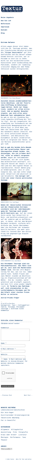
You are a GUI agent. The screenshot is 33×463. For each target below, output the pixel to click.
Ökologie (4, 437)
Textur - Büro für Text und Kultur (20, 459)
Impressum (5, 27)
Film (15, 432)
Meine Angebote (7, 17)
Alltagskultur (17, 429)
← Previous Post (6, 395)
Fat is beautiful (8, 420)
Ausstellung (6, 432)
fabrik (3, 307)
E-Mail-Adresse (8, 349)
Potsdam (11, 307)
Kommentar (5, 328)
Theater (4, 440)
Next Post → (28, 395)
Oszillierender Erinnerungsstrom (15, 415)
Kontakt (4, 30)
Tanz (14, 305)
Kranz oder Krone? (8, 435)
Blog (3, 33)
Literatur (23, 435)
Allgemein (5, 429)
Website (4, 354)
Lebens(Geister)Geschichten (13, 410)
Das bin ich (6, 21)
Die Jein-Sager (7, 412)
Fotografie (23, 432)
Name (3, 343)
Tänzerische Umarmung (10, 418)
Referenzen (5, 24)
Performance (15, 437)
